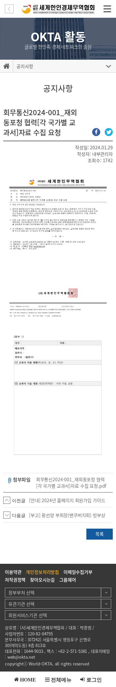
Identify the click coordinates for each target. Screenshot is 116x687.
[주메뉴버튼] (107, 8)
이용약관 (13, 572)
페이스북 (96, 132)
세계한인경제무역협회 (58, 9)
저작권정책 (15, 579)
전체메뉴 (61, 679)
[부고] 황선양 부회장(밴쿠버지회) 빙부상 (67, 515)
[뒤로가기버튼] (9, 9)
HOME (28, 679)
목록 (99, 534)
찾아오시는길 (42, 579)
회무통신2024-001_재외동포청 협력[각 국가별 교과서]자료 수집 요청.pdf (71, 482)
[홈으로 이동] (6, 66)
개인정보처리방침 (42, 572)
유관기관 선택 (21, 604)
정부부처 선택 (21, 592)
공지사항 (24, 66)
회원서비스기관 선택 (27, 615)
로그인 (94, 679)
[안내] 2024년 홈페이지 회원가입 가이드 (67, 500)
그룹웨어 (67, 579)
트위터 (109, 132)
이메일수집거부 (77, 572)
